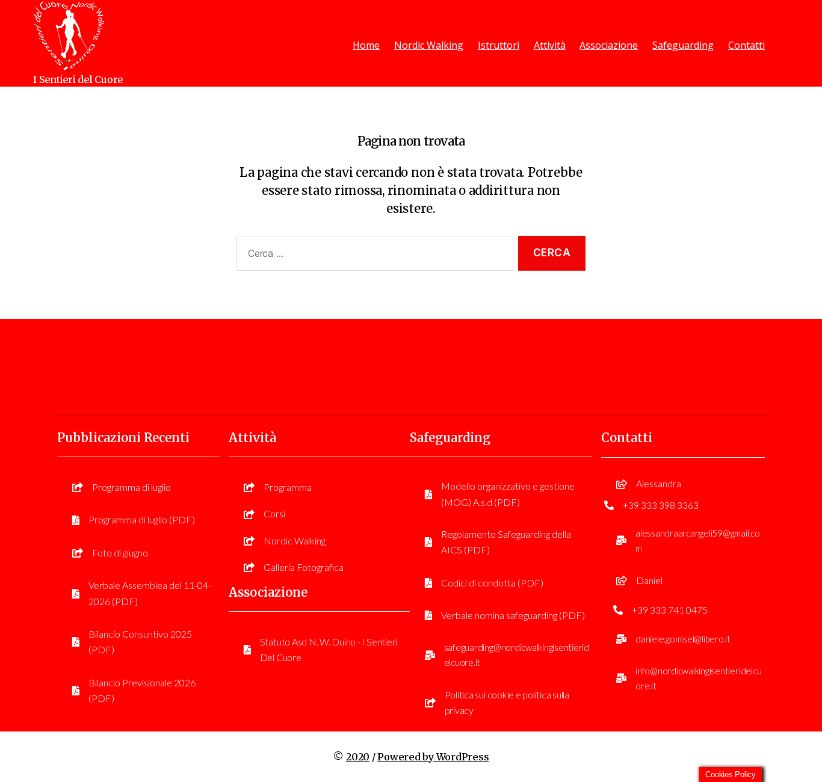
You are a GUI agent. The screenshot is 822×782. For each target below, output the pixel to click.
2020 (357, 757)
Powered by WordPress (433, 757)
